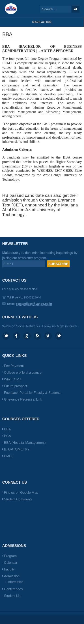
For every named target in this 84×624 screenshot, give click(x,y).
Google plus (27, 336)
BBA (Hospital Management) (25, 442)
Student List (12, 596)
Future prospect (15, 386)
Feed (37, 336)
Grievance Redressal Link (23, 399)
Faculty (9, 569)
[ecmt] (11, 8)
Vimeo (48, 336)
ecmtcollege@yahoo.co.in (34, 303)
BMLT (8, 456)
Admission (11, 576)
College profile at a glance (22, 372)
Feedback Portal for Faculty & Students (32, 393)
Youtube (58, 336)
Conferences (13, 589)
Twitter (6, 336)
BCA (7, 436)
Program (10, 556)
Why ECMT (12, 379)
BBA (7, 429)
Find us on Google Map (21, 492)
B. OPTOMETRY (17, 449)
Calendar (10, 562)
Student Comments (18, 499)
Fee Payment (14, 366)
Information (15, 581)
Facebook (16, 336)
